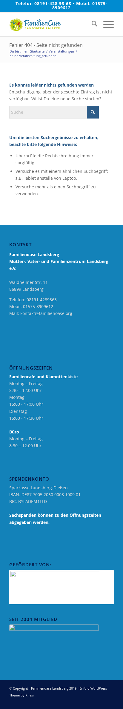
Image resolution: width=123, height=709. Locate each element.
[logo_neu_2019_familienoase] (51, 24)
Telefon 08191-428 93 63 (43, 3)
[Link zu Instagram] (100, 701)
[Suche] (91, 24)
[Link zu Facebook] (91, 701)
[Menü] (105, 24)
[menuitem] (91, 24)
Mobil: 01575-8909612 (79, 5)
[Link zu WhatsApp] (109, 701)
